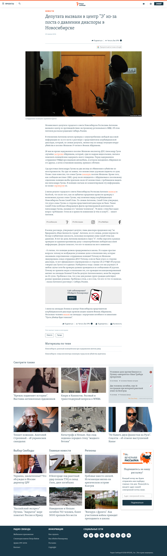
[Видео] (143, 4)
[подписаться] (129, 535)
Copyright (52, 547)
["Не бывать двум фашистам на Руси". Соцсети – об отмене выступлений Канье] (131, 419)
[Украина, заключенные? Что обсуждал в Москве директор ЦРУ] (30, 464)
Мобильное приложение (24, 534)
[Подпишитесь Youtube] (102, 535)
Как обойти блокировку (58, 539)
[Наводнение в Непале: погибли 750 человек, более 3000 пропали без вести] (65, 496)
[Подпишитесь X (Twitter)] (96, 535)
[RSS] (118, 535)
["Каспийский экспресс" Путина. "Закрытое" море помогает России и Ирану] (30, 496)
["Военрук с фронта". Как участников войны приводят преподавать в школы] (101, 499)
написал (112, 192)
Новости (49, 11)
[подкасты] (150, 4)
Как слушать (54, 534)
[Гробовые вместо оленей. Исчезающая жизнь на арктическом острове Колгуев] (101, 464)
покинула (86, 175)
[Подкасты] (123, 535)
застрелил (59, 154)
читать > (72, 298)
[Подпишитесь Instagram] (112, 535)
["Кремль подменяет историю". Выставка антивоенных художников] (36, 380)
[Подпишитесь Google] (86, 535)
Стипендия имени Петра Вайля (26, 539)
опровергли (59, 186)
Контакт (17, 547)
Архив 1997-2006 (20, 543)
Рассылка (52, 543)
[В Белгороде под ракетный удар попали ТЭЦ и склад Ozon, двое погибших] (65, 464)
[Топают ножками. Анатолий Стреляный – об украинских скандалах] (36, 419)
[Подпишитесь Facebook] (91, 535)
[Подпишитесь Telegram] (107, 535)
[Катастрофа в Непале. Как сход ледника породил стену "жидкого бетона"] (83, 419)
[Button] (97, 40)
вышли (66, 315)
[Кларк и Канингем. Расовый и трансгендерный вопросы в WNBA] (83, 380)
